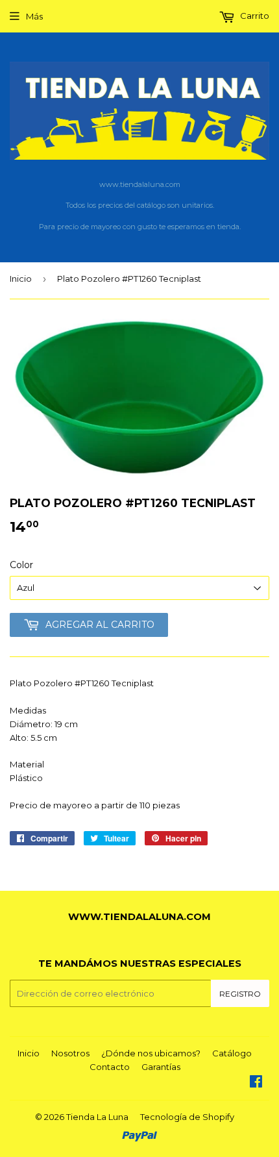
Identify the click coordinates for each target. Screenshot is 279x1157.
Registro (240, 994)
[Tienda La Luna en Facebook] (256, 1083)
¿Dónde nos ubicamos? (150, 1053)
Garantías (160, 1067)
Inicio (21, 278)
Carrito (253, 15)
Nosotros (70, 1053)
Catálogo (232, 1053)
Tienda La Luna (97, 1117)
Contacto (110, 1067)
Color (21, 565)
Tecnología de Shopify (187, 1117)
